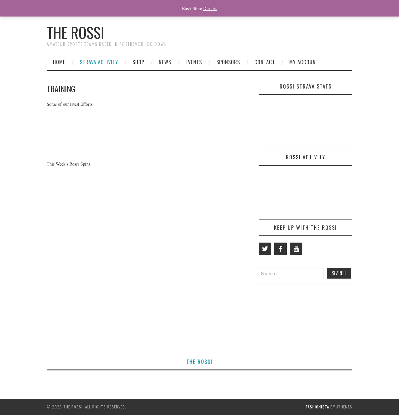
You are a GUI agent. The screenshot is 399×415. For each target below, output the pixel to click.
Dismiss (210, 8)
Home (59, 62)
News (165, 62)
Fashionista (317, 407)
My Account (304, 62)
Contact (264, 62)
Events (193, 62)
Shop (138, 62)
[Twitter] (265, 249)
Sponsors (228, 62)
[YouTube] (296, 249)
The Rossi (75, 32)
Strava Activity (99, 62)
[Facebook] (280, 249)
